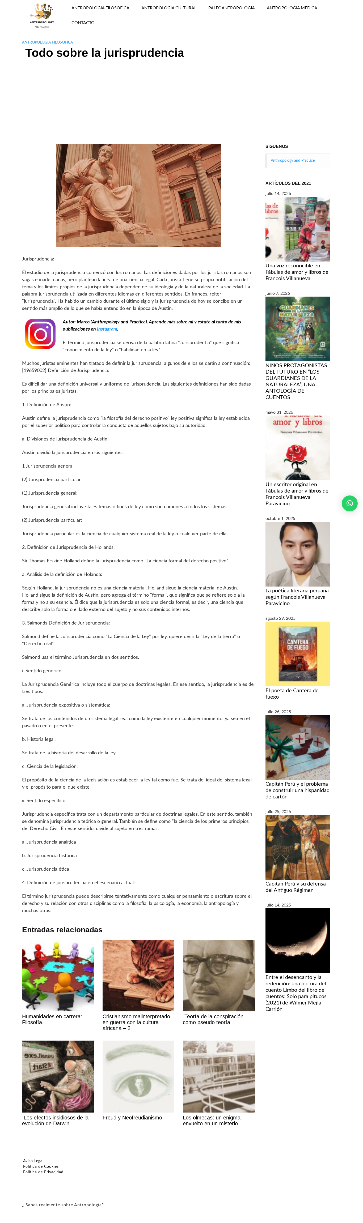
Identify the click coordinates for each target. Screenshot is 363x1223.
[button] (350, 503)
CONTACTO (83, 23)
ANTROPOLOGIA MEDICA (292, 8)
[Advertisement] (181, 104)
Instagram (107, 329)
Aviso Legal (33, 1161)
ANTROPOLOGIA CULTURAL (168, 8)
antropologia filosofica (47, 42)
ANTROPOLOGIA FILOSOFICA (100, 8)
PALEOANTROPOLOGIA (231, 8)
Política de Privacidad (43, 1172)
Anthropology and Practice (293, 161)
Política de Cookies (41, 1167)
